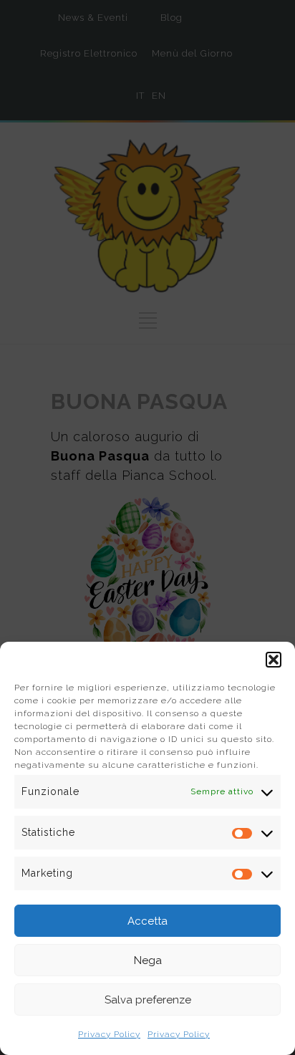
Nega (148, 960)
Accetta (147, 921)
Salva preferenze (148, 999)
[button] (273, 659)
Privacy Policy (109, 1034)
